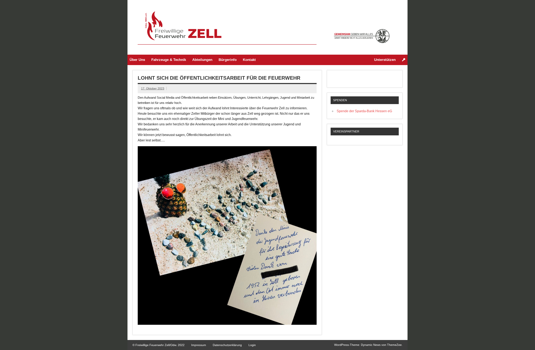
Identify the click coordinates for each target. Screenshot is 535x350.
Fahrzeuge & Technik (168, 60)
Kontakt (249, 60)
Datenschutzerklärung (227, 345)
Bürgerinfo (228, 60)
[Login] (404, 60)
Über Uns (137, 60)
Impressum (198, 345)
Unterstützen (385, 60)
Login (252, 345)
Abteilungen (202, 60)
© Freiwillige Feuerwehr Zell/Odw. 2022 (158, 345)
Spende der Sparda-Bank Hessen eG (364, 111)
